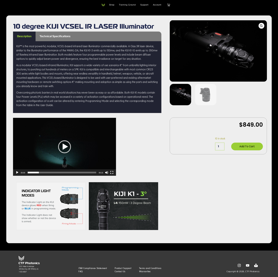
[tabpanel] (87, 77)
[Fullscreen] (111, 172)
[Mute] (106, 172)
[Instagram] (239, 265)
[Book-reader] (255, 265)
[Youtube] (247, 265)
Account (157, 5)
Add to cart (247, 146)
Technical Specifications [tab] (55, 36)
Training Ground (127, 5)
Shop (111, 5)
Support (144, 5)
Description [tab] (24, 36)
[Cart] (168, 5)
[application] (64, 147)
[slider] (62, 172)
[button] (64, 146)
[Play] (17, 172)
